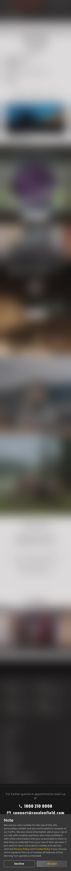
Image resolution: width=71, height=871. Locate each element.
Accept (52, 863)
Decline (19, 863)
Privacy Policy (22, 849)
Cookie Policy (43, 849)
